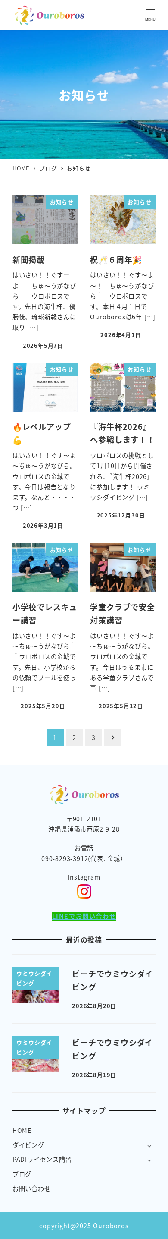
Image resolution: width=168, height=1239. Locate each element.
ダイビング (28, 1145)
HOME (21, 1130)
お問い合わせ (31, 1188)
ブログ (21, 1174)
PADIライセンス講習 (42, 1159)
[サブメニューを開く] (149, 1145)
